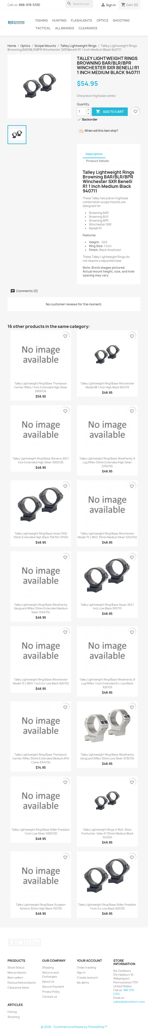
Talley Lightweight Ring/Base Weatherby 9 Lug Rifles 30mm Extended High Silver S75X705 (107, 462)
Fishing (41, 20)
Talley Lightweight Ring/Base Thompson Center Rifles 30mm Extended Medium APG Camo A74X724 (40, 758)
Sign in (81, 972)
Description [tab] (94, 154)
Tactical (43, 28)
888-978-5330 (29, 5)
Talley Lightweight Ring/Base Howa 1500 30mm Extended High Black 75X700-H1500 (40, 535)
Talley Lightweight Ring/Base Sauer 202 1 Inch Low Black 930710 (107, 606)
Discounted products (22, 982)
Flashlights (81, 20)
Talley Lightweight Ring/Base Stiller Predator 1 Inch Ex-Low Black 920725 (107, 906)
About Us (48, 981)
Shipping (48, 967)
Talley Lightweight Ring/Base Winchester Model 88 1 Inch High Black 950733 (107, 385)
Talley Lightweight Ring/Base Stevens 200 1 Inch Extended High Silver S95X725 (41, 460)
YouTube (29, 942)
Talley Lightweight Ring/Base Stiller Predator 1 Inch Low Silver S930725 (41, 831)
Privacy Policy (51, 991)
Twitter (20, 942)
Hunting (59, 20)
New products (17, 972)
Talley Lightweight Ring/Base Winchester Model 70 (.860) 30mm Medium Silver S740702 (107, 535)
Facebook (12, 942)
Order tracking (86, 967)
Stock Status (16, 967)
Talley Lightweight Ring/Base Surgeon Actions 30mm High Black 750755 (41, 906)
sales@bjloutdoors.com (129, 1001)
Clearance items (18, 987)
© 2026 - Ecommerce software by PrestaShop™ (74, 1027)
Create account (87, 977)
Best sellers (15, 977)
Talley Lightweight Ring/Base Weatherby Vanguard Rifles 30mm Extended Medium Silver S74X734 (41, 608)
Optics (102, 20)
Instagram (37, 942)
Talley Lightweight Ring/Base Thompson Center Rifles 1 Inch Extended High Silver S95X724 (40, 387)
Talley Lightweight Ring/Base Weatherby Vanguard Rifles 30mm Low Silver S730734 (107, 756)
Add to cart (110, 111)
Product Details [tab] (97, 161)
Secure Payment (53, 986)
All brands (64, 28)
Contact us (49, 996)
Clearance (88, 28)
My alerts (83, 982)
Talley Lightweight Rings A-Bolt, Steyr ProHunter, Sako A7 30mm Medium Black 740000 (107, 833)
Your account (89, 961)
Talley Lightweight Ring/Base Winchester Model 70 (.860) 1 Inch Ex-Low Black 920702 (41, 681)
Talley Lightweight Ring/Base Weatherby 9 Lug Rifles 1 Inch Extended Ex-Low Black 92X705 (107, 683)
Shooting (121, 20)
